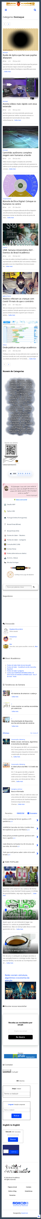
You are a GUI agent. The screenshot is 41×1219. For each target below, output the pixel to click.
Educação (15, 397)
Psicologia (14, 423)
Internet (25, 416)
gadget (14, 432)
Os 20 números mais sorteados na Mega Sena (17, 915)
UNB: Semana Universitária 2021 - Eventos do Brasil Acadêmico (18, 251)
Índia (20, 433)
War (11, 644)
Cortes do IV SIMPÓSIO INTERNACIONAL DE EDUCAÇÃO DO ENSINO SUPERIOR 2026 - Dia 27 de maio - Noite (22, 674)
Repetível (10, 669)
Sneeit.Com (24, 1213)
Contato (28, 1187)
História (28, 409)
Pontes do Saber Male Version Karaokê (19, 665)
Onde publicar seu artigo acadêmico (19, 347)
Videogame (21, 429)
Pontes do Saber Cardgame (15, 671)
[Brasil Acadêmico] (20, 5)
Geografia (26, 406)
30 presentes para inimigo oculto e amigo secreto (18, 949)
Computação (15, 384)
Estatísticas (28, 1191)
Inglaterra (27, 411)
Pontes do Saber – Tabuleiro (14, 535)
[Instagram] (27, 1204)
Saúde (29, 423)
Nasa (21, 419)
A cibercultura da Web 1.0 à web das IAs (24, 768)
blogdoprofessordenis (16, 629)
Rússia (22, 423)
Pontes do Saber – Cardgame (15, 540)
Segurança (18, 425)
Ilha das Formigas (11, 562)
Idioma (20, 411)
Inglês (15, 413)
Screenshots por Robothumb (20, 1205)
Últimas (6, 733)
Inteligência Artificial (20, 415)
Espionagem (23, 401)
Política (25, 421)
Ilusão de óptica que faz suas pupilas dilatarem (20, 56)
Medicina (15, 418)
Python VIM (9, 511)
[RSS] (24, 1204)
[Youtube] (22, 1204)
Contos (21, 387)
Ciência (5, 345)
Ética (28, 432)
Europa (30, 401)
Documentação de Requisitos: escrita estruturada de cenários (22, 722)
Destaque (5, 52)
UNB (28, 427)
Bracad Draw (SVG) (11, 531)
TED (26, 425)
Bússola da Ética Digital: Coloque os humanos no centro (19, 202)
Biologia (20, 380)
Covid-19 (5, 247)
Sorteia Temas (10, 549)
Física (15, 405)
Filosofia (19, 403)
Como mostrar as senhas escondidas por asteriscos (24, 707)
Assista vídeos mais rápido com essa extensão (20, 105)
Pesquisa (16, 421)
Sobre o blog (12, 1191)
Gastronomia (23, 404)
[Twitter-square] (16, 1204)
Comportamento (7, 198)
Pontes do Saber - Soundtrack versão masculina (21, 667)
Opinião (27, 420)
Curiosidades (17, 389)
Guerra (20, 409)
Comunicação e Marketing (18, 739)
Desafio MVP (9, 504)
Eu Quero (20, 1037)
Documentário (22, 393)
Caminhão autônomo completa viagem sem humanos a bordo (17, 153)
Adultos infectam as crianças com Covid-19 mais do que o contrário (18, 300)
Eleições (22, 398)
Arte (13, 380)
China (28, 380)
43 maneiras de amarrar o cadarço (24, 693)
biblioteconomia (26, 430)
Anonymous (13, 637)
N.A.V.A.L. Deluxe (11, 558)
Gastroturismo (15, 406)
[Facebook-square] (14, 1204)
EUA (31, 393)
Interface (16, 416)
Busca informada (17, 791)
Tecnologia (17, 427)
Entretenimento (24, 400)
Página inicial (12, 1187)
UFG (25, 427)
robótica (21, 432)
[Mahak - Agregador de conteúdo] (20, 1058)
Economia (25, 395)
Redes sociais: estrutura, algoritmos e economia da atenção (24, 743)
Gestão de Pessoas (16, 408)
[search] (33, 587)
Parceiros (12, 1195)
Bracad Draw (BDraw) (12, 524)
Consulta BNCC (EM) (12, 544)
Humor (13, 411)
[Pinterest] (19, 1204)
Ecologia (16, 395)
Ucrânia (13, 429)
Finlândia (27, 403)
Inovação (24, 413)
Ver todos (33, 733)
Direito (12, 393)
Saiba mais (7, 71)
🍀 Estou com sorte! (20, 500)
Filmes (13, 403)
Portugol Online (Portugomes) (15, 517)
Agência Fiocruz (7, 296)
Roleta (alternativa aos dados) (15, 553)
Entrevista (13, 402)
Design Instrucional (23, 392)
